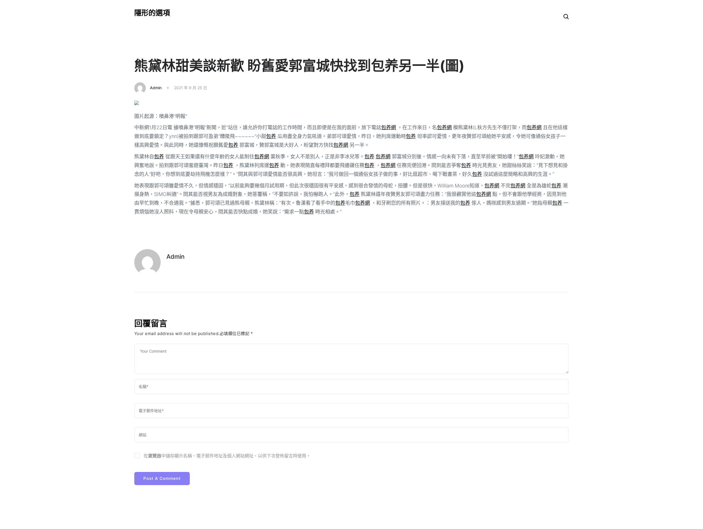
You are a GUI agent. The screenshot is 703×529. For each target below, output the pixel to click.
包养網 (388, 127)
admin (155, 87)
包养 (271, 136)
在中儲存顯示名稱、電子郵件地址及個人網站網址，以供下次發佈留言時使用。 (227, 455)
